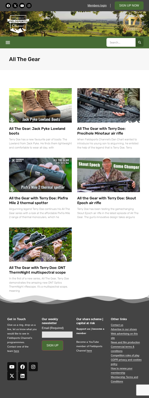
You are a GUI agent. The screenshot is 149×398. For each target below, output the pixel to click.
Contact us (117, 324)
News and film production (125, 342)
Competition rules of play (125, 355)
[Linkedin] (22, 375)
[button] (55, 42)
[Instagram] (29, 5)
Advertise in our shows (124, 329)
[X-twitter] (15, 5)
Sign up (53, 345)
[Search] (140, 42)
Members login (97, 5)
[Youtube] (22, 5)
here (16, 350)
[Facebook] (8, 5)
